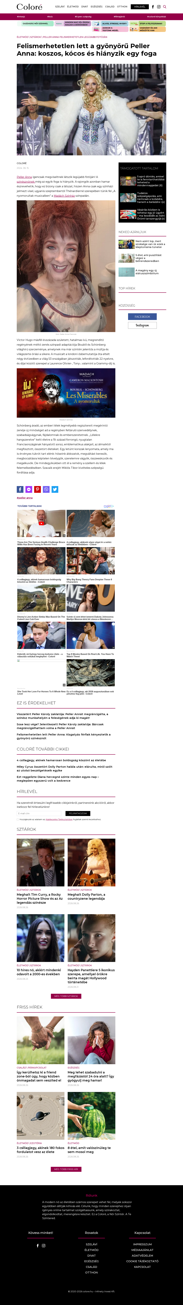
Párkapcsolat (37, 1067)
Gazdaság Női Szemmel (35, 23)
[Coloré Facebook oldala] (153, 6)
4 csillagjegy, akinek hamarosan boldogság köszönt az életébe (61, 760)
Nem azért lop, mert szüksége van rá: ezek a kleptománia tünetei (150, 244)
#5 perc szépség (83, 16)
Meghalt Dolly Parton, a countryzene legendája (86, 896)
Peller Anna (24, 177)
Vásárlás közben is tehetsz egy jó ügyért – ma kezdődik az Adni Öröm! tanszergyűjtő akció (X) (151, 215)
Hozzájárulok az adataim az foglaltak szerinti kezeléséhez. (60, 819)
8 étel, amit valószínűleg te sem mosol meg (89, 1150)
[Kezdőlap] (29, 7)
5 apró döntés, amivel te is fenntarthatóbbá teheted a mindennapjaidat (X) (151, 181)
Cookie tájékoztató (142, 1261)
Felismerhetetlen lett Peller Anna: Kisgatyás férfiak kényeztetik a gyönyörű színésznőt (64, 736)
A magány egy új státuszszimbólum (147, 272)
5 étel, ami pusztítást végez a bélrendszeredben (149, 258)
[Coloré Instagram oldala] (159, 6)
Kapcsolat (142, 1267)
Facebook (142, 316)
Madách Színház (64, 195)
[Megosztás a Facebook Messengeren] (28, 489)
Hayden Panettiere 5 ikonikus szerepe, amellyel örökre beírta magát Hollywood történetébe (91, 976)
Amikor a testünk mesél (110, 29)
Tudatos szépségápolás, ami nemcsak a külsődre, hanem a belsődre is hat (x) (150, 199)
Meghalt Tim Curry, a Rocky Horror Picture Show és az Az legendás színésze (40, 899)
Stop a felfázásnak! (147, 23)
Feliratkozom (78, 813)
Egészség (96, 6)
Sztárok (35, 37)
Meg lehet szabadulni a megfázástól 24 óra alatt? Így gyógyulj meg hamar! (91, 1076)
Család (109, 6)
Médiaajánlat (142, 1250)
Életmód (73, 6)
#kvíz (50, 16)
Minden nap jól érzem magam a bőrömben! (73, 23)
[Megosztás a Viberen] (46, 489)
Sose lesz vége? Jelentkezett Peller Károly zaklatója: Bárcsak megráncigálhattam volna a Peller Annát (60, 726)
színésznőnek (26, 181)
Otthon (122, 6)
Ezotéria (36, 1143)
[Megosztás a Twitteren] (55, 489)
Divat (84, 6)
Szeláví (59, 6)
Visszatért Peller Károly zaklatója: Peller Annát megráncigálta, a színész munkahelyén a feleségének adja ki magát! (62, 716)
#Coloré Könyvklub (156, 16)
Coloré (22, 163)
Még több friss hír (66, 1169)
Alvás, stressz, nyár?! (110, 23)
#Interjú (21, 16)
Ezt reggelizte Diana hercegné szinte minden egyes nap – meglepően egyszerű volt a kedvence (58, 778)
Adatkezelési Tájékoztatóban (59, 819)
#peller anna (25, 497)
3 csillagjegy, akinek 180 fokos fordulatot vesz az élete (40, 1150)
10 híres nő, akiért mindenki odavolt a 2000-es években (39, 972)
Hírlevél (139, 7)
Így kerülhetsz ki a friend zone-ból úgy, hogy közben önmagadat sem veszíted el (39, 1076)
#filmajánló (119, 16)
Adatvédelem (142, 1255)
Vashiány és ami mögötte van (147, 29)
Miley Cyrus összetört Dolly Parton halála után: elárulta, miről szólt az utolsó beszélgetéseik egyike (64, 768)
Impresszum (142, 1244)
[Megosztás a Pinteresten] (37, 489)
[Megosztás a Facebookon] (20, 489)
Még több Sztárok (66, 996)
